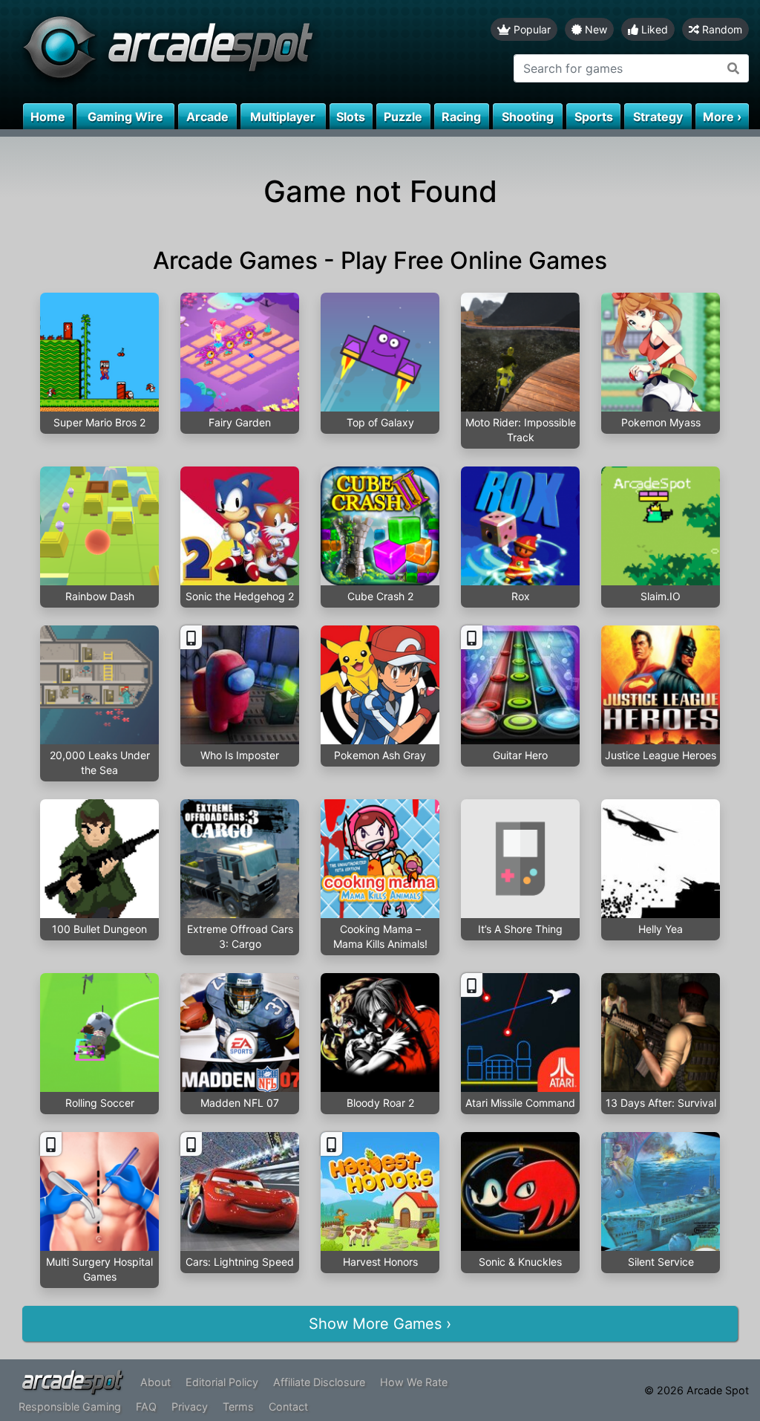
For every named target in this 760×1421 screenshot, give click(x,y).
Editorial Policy (222, 1382)
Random (720, 29)
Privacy (189, 1406)
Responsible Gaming (70, 1406)
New (594, 29)
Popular (531, 29)
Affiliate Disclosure (319, 1382)
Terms (238, 1406)
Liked (653, 29)
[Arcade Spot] (190, 51)
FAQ (146, 1406)
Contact (288, 1406)
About (155, 1382)
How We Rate (414, 1382)
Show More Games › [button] (380, 1324)
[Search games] (733, 68)
